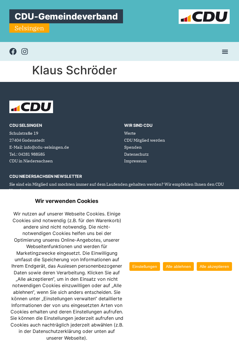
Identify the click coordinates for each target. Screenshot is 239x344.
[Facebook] (13, 51)
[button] (225, 51)
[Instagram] (24, 51)
